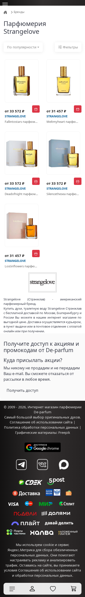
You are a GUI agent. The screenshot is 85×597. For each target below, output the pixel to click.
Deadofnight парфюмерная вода (21, 194)
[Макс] (64, 464)
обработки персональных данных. (44, 575)
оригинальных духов (62, 417)
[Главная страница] (6, 12)
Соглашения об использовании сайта (49, 570)
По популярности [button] (21, 47)
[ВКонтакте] (42, 464)
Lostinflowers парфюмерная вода (21, 266)
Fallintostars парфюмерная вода (21, 121)
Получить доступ (22, 390)
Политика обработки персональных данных (41, 427)
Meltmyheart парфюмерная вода (63, 121)
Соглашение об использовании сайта (41, 422)
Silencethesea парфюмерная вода (63, 194)
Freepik (64, 432)
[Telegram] (21, 464)
